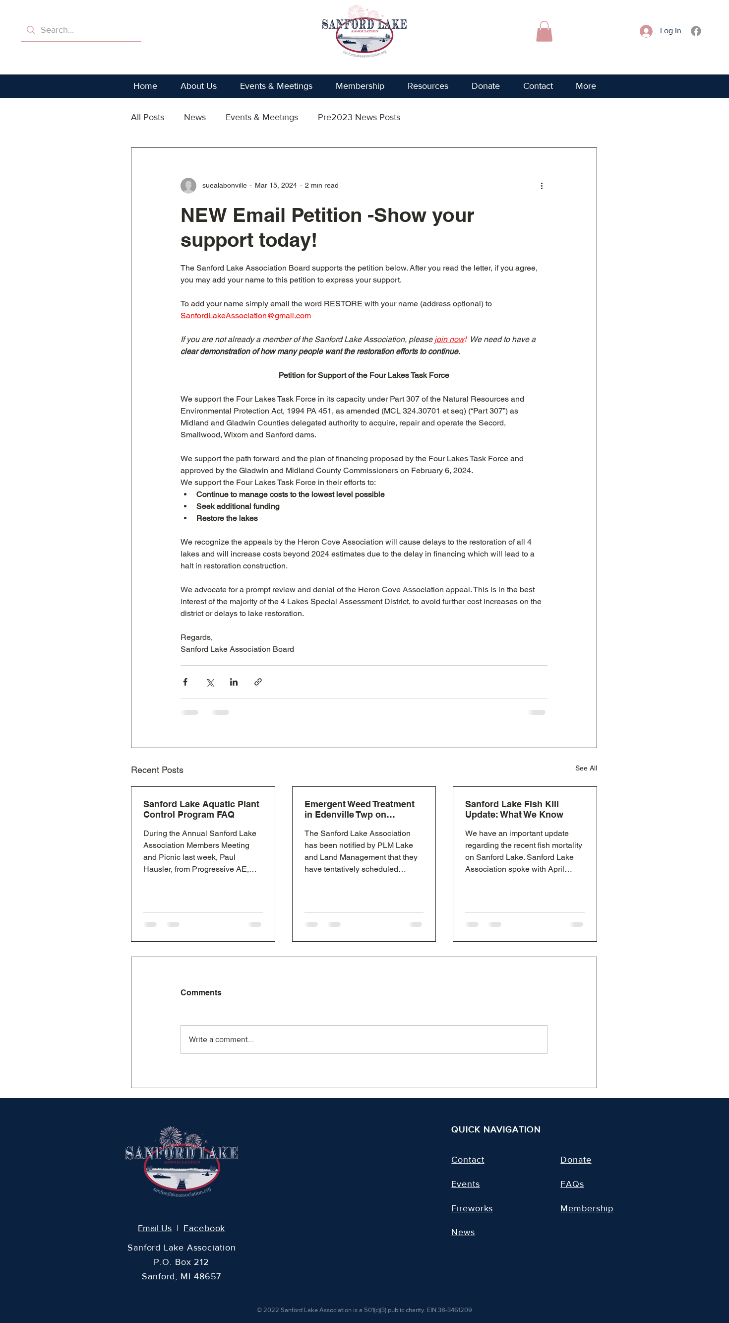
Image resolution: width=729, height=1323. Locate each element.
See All (586, 768)
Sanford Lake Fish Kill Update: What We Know (514, 809)
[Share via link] (258, 682)
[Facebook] (696, 31)
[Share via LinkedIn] (234, 682)
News (195, 117)
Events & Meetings (262, 117)
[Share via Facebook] (185, 682)
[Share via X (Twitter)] (209, 682)
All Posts (147, 117)
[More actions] (541, 186)
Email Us (155, 1228)
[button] (544, 31)
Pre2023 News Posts (359, 117)
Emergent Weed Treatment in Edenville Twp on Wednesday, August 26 (359, 809)
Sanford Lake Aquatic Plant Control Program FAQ (201, 809)
